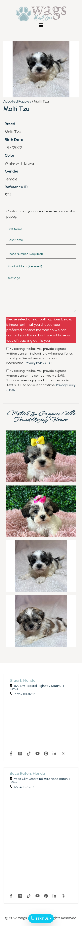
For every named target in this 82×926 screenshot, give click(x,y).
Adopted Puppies (17, 101)
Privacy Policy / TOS (39, 363)
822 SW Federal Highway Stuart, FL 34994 (37, 687)
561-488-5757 (24, 787)
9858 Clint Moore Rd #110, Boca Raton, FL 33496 (41, 780)
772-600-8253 (24, 694)
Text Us (42, 918)
